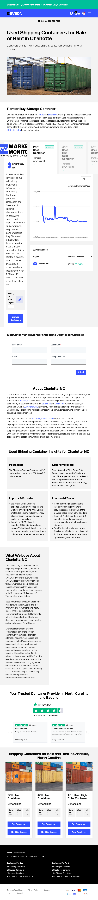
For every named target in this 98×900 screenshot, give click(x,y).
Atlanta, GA (25, 400)
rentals (41, 114)
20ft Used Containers (15, 870)
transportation (47, 418)
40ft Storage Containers (61, 873)
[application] (61, 215)
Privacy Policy (33, 890)
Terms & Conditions (14, 890)
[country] (83, 13)
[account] (71, 13)
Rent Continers (79, 832)
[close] (89, 4)
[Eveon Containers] (14, 13)
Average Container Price (79, 186)
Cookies (47, 890)
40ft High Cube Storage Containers (66, 876)
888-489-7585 (14, 130)
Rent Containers (19, 832)
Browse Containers (15, 318)
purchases (52, 114)
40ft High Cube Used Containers (20, 876)
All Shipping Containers (16, 866)
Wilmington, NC (31, 406)
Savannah (46, 403)
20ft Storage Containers (61, 870)
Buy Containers (19, 824)
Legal (9, 893)
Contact (19, 893)
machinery (35, 418)
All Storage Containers (61, 866)
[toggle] (89, 13)
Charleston (60, 403)
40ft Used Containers (15, 873)
